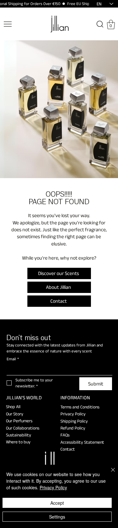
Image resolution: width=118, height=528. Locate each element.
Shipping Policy (74, 421)
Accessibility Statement (82, 442)
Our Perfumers (19, 420)
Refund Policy (72, 427)
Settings (57, 517)
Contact (67, 449)
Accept (57, 503)
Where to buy (18, 441)
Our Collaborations (22, 427)
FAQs (65, 434)
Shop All (13, 406)
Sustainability (18, 434)
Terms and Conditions (79, 406)
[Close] (109, 473)
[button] (111, 24)
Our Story (14, 413)
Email (13, 359)
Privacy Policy (73, 413)
